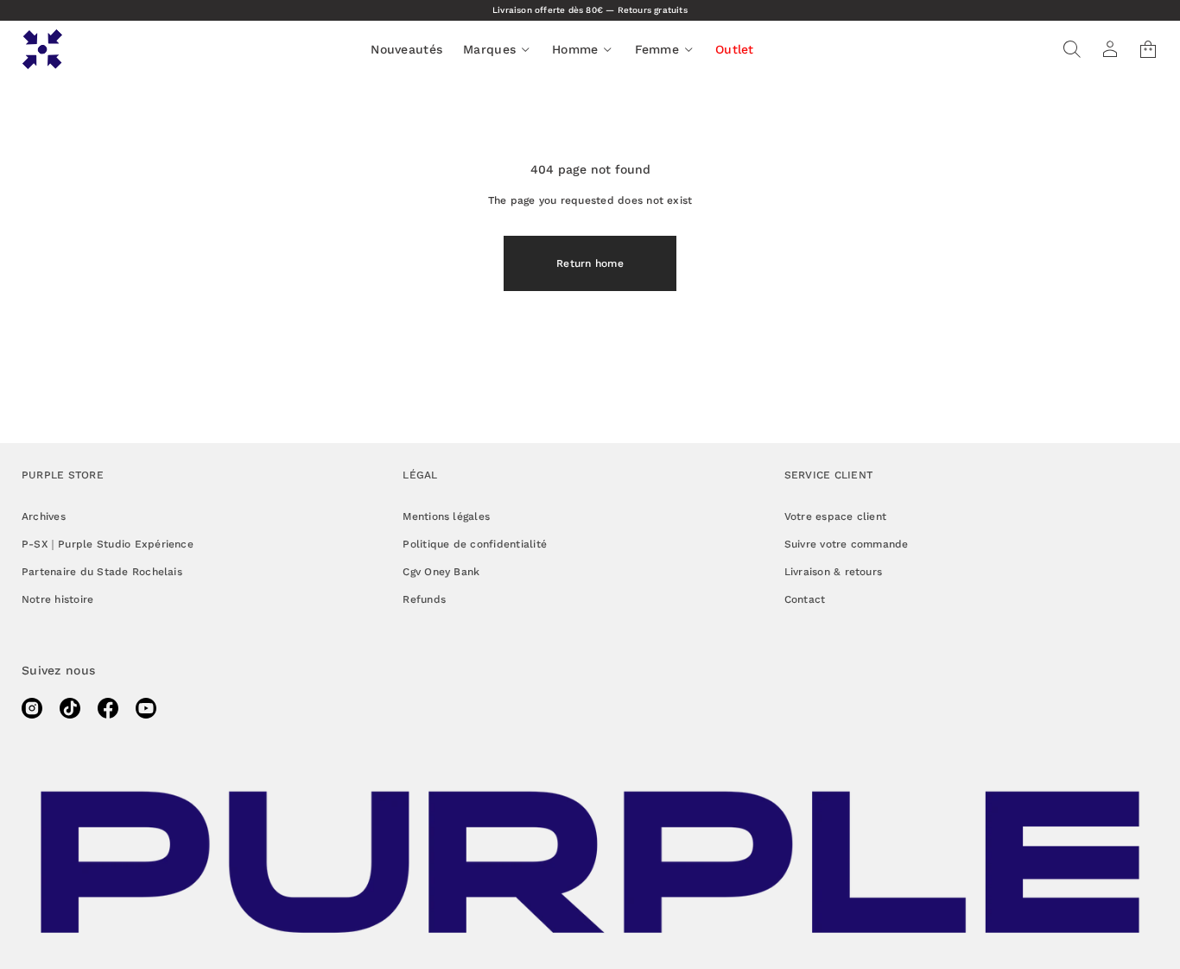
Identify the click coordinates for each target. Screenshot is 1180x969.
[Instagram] (32, 708)
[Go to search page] (1072, 49)
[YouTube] (146, 708)
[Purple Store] (42, 49)
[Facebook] (108, 708)
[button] (1072, 49)
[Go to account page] (1110, 49)
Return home (590, 263)
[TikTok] (70, 708)
